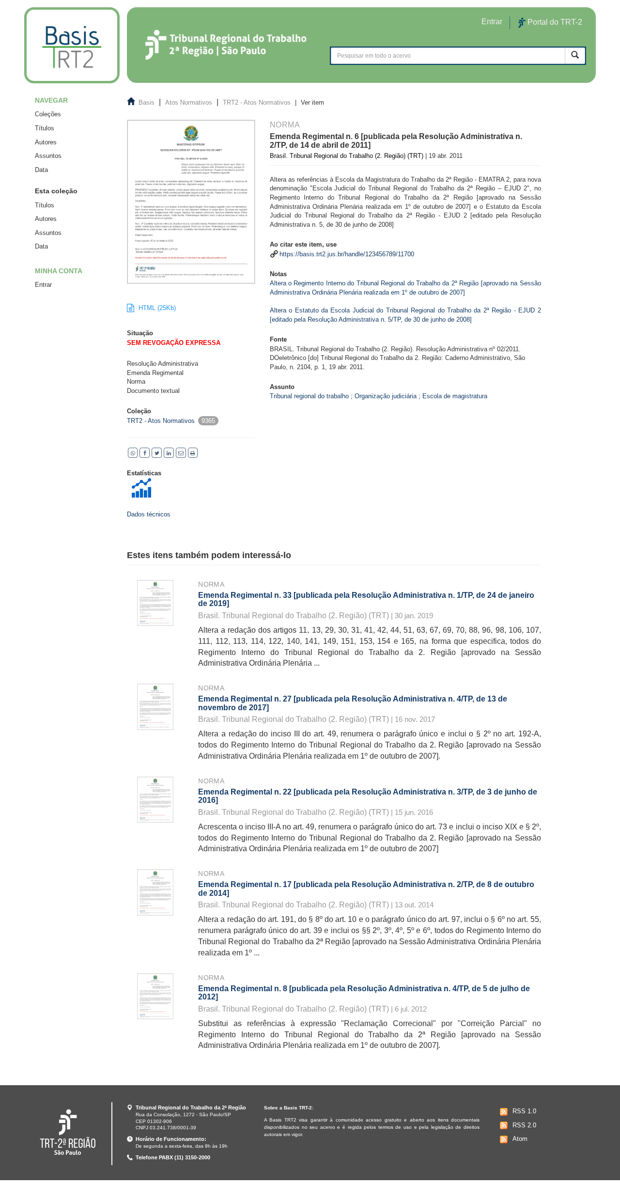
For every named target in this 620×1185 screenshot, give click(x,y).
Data (41, 169)
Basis (147, 102)
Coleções (48, 114)
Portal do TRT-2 (554, 22)
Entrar (43, 284)
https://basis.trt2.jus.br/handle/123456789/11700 (346, 254)
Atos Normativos (188, 102)
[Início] (72, 45)
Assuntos (48, 155)
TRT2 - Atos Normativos (257, 102)
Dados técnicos (148, 514)
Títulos (44, 128)
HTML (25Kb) (156, 308)
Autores (46, 142)
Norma (211, 584)
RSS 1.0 (524, 1111)
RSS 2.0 (524, 1125)
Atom (519, 1138)
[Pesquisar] (575, 55)
